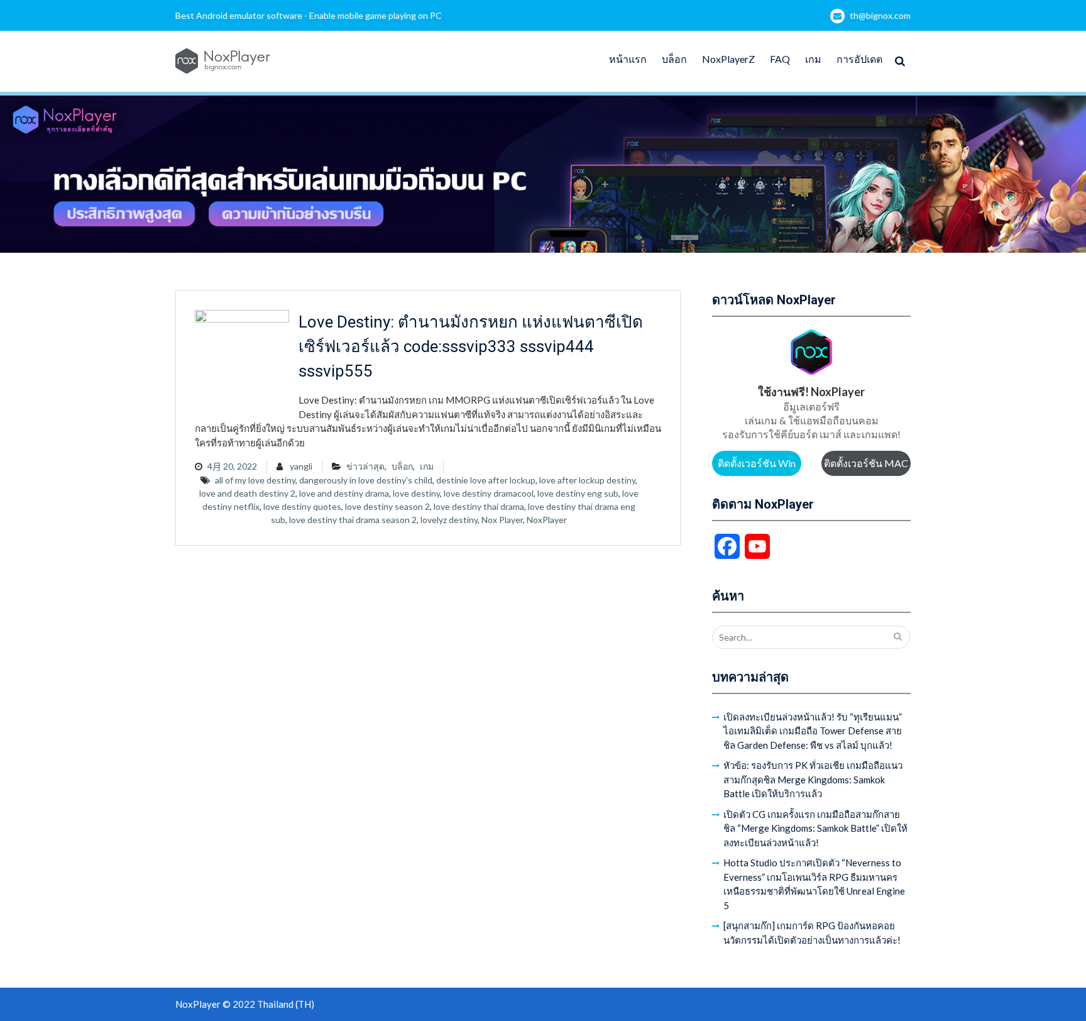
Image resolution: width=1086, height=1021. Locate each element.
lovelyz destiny (449, 519)
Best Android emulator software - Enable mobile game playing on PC (308, 15)
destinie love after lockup (485, 480)
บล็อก (674, 59)
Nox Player (502, 519)
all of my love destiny (255, 480)
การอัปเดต (859, 59)
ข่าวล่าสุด (365, 466)
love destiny (416, 493)
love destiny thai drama (479, 506)
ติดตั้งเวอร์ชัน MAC (866, 463)
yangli (301, 466)
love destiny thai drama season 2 (353, 519)
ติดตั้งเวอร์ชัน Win (757, 463)
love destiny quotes (302, 506)
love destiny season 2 (387, 506)
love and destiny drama (344, 493)
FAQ (780, 59)
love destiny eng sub (577, 493)
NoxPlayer (547, 519)
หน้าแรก (628, 59)
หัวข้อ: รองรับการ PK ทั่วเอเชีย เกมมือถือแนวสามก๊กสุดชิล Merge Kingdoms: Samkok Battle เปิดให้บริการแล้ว (812, 779)
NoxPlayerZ (728, 59)
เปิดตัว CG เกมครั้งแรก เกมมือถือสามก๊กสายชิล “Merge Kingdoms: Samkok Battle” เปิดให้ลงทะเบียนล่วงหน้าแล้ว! (815, 828)
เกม (813, 59)
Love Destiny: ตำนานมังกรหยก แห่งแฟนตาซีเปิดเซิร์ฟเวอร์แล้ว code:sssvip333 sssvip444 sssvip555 (471, 346)
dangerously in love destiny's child (365, 480)
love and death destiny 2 (247, 493)
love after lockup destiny (587, 480)
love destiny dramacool (489, 493)
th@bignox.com (880, 15)
